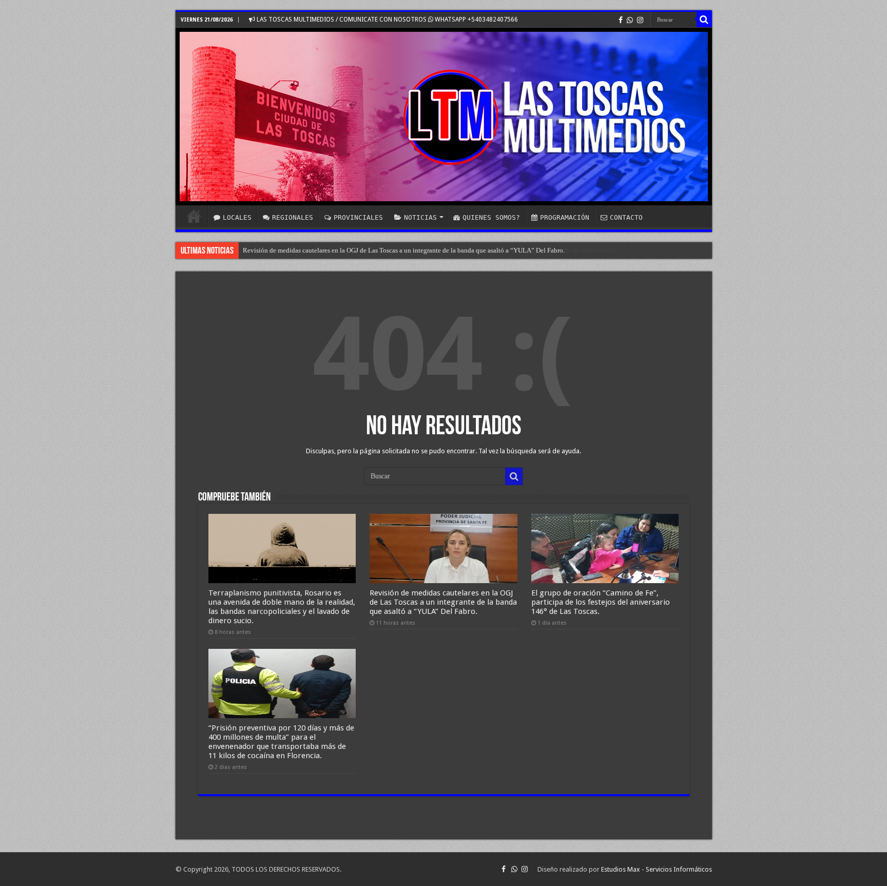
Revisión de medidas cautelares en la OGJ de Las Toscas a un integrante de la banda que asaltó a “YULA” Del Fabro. (404, 250)
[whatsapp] (630, 20)
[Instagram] (640, 20)
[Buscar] (704, 19)
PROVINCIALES (358, 217)
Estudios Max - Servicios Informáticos (656, 869)
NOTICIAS (420, 217)
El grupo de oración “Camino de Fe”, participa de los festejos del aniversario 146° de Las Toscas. (600, 602)
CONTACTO (626, 217)
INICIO (194, 216)
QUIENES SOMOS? (491, 217)
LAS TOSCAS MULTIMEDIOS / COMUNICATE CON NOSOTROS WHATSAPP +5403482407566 (386, 19)
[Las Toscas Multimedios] (444, 116)
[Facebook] (621, 20)
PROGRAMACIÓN (564, 217)
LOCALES (237, 217)
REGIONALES (292, 217)
